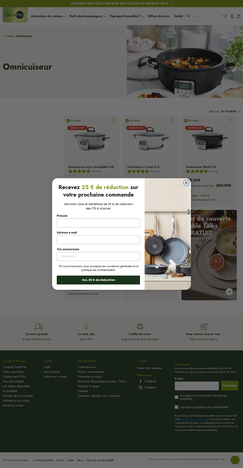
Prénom (62, 215)
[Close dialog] (186, 183)
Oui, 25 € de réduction (98, 280)
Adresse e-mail (67, 232)
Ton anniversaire (68, 249)
